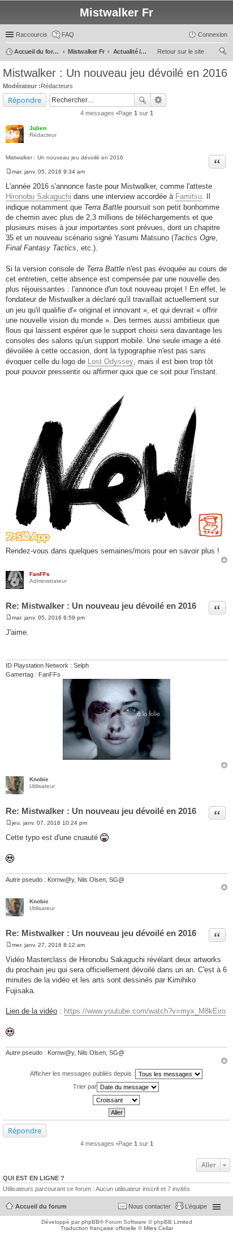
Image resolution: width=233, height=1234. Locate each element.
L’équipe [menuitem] (196, 1206)
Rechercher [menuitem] (222, 52)
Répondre (24, 100)
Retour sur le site (180, 51)
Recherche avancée (158, 100)
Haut (224, 560)
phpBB (90, 1222)
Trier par (85, 1086)
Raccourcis (32, 34)
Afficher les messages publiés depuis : (82, 1073)
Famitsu (188, 196)
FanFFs (39, 574)
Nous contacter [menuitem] (149, 1206)
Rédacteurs (57, 86)
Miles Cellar (158, 1228)
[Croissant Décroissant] (116, 1100)
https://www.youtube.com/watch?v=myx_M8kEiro (145, 1011)
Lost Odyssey (110, 361)
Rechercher (142, 100)
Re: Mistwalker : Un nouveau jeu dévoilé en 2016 (101, 605)
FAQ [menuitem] (68, 34)
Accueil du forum (41, 1206)
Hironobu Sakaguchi (38, 196)
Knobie (39, 779)
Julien (37, 128)
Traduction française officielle (98, 1228)
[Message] (9, 171)
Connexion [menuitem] (212, 34)
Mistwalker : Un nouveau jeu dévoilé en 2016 (115, 73)
